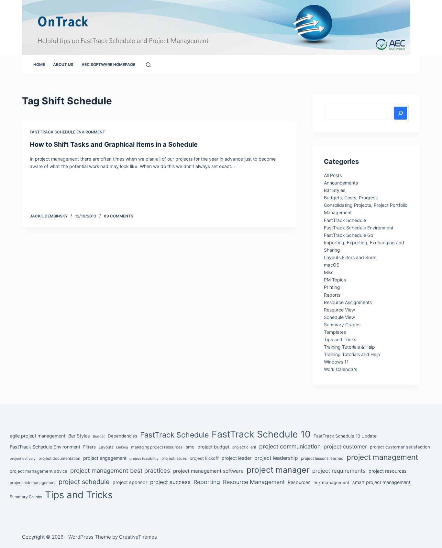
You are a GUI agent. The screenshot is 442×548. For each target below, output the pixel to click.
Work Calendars (340, 369)
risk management (331, 482)
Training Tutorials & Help (349, 347)
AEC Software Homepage (108, 64)
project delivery (23, 459)
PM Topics (335, 279)
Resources (299, 482)
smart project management (381, 482)
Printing (332, 287)
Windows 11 (336, 361)
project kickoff (204, 458)
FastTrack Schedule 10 (261, 434)
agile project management (37, 435)
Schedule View (339, 317)
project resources (388, 471)
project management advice (38, 471)
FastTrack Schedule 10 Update (345, 435)
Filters (89, 446)
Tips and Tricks (340, 339)
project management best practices (120, 470)
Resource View (339, 309)
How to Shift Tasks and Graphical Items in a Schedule (114, 144)
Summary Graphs (342, 324)
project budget (213, 446)
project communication (290, 446)
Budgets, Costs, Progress (351, 197)
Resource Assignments (348, 302)
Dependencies (122, 435)
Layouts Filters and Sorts (350, 257)
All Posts (333, 175)
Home (39, 64)
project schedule (84, 482)
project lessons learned (322, 458)
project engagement (105, 458)
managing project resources (156, 447)
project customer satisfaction (400, 446)
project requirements (339, 471)
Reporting (206, 482)
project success (170, 482)
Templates (335, 332)
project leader (236, 458)
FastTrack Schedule (345, 220)
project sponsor (130, 482)
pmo (189, 446)
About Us (63, 64)
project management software (208, 471)
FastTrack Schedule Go (348, 235)
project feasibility (144, 459)
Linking (122, 447)
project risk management (33, 482)
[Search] (148, 64)
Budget (99, 436)
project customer (345, 446)
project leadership (276, 458)
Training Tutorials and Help (352, 354)
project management (382, 457)
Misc (329, 272)
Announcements (341, 182)
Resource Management (254, 482)
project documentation (59, 458)
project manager (278, 470)
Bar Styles (334, 190)
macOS (331, 265)
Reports (332, 295)
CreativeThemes (138, 537)
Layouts (106, 447)
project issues (174, 458)
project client (244, 447)
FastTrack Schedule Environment (67, 132)
